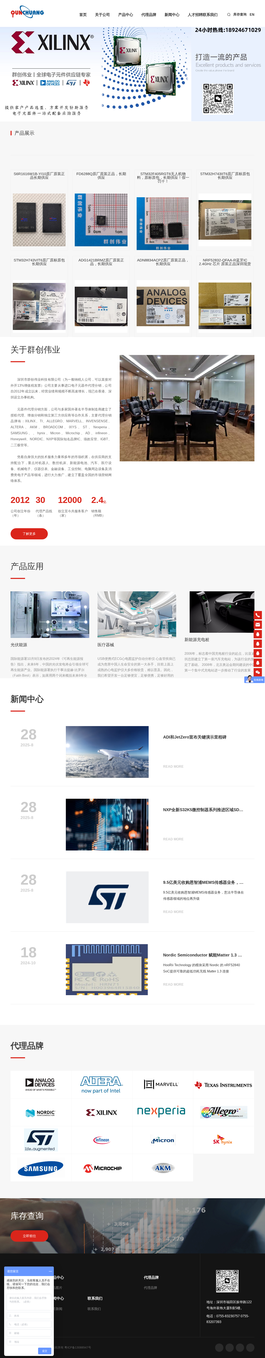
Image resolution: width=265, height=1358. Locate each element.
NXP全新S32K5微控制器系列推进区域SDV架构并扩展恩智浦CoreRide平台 (204, 809)
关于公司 (102, 15)
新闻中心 (172, 15)
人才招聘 (195, 15)
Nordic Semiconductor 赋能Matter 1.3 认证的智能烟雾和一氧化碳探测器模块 (204, 955)
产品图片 (55, 1287)
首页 (83, 15)
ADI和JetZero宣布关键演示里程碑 (194, 737)
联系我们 (210, 15)
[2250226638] (258, 663)
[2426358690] (258, 653)
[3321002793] (258, 634)
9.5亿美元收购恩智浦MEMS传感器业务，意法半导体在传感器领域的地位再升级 (204, 882)
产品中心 (125, 15)
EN (252, 14)
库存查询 (240, 14)
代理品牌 (148, 15)
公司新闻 (55, 1309)
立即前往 (29, 1236)
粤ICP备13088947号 (77, 1347)
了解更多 (29, 533)
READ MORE (173, 766)
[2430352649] (258, 644)
